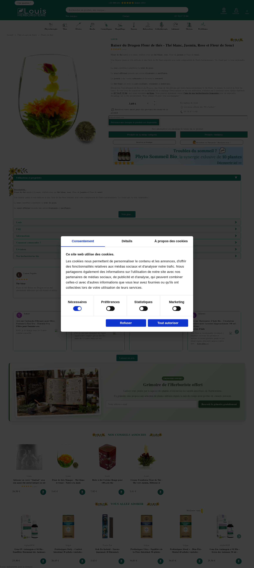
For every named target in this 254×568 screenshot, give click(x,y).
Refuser (126, 323)
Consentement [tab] (83, 241)
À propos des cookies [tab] (171, 241)
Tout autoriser (167, 323)
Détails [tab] (127, 241)
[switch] (110, 308)
